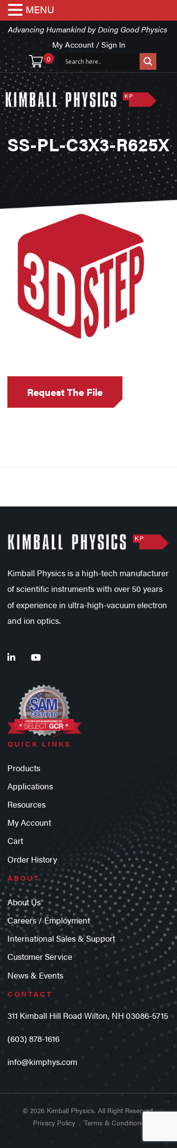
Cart (15, 840)
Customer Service (39, 956)
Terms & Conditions (114, 1122)
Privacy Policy (54, 1122)
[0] (36, 61)
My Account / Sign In (88, 44)
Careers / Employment (48, 920)
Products (23, 768)
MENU (40, 9)
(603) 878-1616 (33, 1038)
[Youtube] (36, 657)
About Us (24, 902)
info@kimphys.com (42, 1061)
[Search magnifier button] (148, 61)
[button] (17, 10)
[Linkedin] (11, 657)
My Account (29, 822)
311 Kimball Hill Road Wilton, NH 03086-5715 (87, 1015)
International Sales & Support (61, 938)
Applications (30, 786)
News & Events (35, 975)
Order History (32, 859)
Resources (26, 804)
